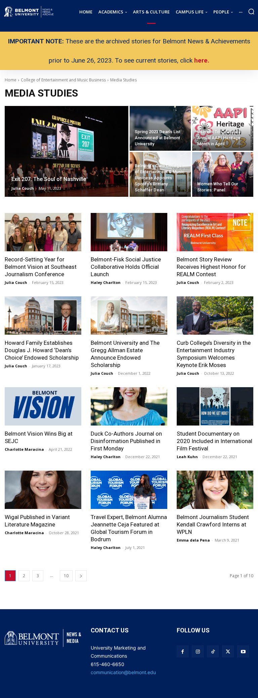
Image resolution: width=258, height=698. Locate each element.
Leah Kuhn (187, 456)
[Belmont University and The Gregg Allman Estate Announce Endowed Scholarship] (129, 315)
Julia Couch (16, 282)
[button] (251, 11)
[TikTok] (213, 651)
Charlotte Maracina (24, 449)
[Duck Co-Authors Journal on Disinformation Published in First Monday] (129, 406)
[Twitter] (228, 651)
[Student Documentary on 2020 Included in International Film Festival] (215, 406)
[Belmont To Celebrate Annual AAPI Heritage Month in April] (222, 128)
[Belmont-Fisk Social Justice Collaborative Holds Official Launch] (129, 232)
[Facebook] (182, 651)
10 (66, 576)
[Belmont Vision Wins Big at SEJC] (43, 406)
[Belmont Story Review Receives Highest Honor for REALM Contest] (215, 232)
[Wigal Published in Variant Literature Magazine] (43, 490)
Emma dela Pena (193, 540)
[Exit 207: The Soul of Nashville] (66, 151)
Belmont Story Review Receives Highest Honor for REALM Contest (211, 267)
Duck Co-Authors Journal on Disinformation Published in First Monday (126, 441)
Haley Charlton (106, 282)
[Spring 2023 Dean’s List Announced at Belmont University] (160, 128)
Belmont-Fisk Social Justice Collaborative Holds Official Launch (126, 267)
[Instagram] (198, 651)
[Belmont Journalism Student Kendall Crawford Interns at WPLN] (215, 490)
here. (201, 60)
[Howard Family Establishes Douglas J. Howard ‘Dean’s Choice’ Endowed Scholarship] (43, 315)
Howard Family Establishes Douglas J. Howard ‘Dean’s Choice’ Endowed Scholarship (42, 350)
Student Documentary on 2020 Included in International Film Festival (214, 441)
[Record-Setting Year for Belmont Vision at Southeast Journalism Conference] (43, 232)
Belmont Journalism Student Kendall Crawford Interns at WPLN (213, 524)
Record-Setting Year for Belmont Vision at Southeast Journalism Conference (41, 267)
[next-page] (81, 575)
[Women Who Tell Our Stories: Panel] (222, 174)
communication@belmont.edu (123, 672)
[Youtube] (243, 651)
